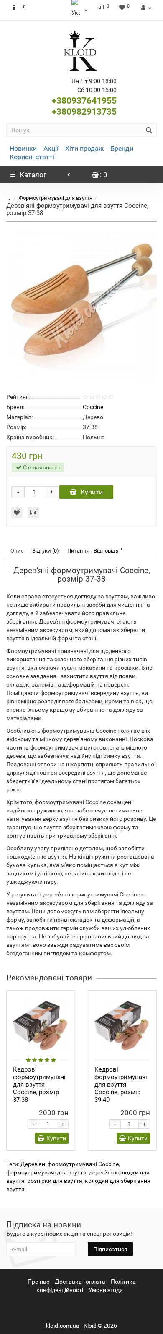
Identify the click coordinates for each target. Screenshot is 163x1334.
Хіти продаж (84, 148)
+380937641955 (84, 101)
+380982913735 (84, 112)
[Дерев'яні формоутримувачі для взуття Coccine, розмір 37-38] (81, 305)
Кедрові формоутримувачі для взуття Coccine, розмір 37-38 (39, 1084)
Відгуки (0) (45, 551)
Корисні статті (32, 157)
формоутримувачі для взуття (46, 1172)
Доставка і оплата (80, 1281)
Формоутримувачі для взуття (55, 198)
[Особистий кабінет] (145, 7)
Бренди (121, 148)
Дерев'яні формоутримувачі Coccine (69, 1164)
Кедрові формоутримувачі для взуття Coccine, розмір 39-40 (120, 1084)
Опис (17, 551)
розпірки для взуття (54, 1180)
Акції (51, 148)
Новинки (23, 148)
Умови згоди (106, 1290)
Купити (92, 492)
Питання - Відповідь (94, 550)
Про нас (38, 1281)
